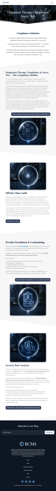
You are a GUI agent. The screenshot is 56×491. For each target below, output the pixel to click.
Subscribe (50, 432)
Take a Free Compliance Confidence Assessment (30, 114)
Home (28, 460)
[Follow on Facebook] (22, 481)
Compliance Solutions (28, 466)
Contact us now (13, 221)
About (28, 463)
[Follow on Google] (33, 481)
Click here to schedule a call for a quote (32, 279)
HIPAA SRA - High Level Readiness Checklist (23, 407)
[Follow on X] (26, 481)
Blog (28, 473)
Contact (28, 477)
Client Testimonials (28, 470)
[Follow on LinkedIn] (29, 481)
